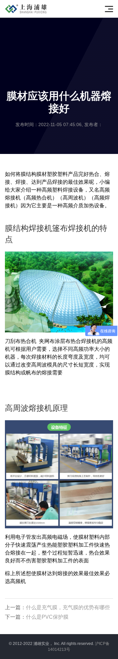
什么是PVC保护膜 (47, 617)
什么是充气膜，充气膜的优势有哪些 (68, 607)
